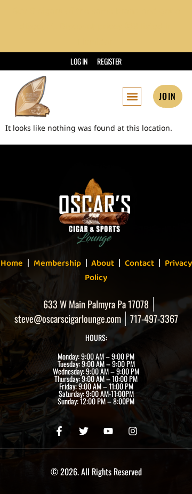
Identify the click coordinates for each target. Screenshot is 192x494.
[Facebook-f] (59, 431)
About (102, 263)
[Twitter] (83, 431)
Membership (57, 263)
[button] (132, 96)
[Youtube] (108, 431)
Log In (78, 61)
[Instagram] (132, 431)
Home (12, 263)
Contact (139, 263)
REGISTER (109, 61)
